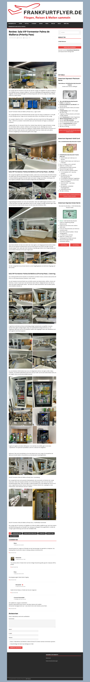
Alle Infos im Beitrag (64, 126)
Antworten (13, 552)
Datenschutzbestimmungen (52, 661)
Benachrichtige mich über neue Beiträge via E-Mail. (22, 644)
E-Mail (10, 633)
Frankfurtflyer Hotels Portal (17, 26)
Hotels (27, 23)
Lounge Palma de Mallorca (30, 533)
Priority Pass (50, 533)
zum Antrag (63, 245)
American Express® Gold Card (69, 138)
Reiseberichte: (12, 23)
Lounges (34, 23)
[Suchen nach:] (69, 32)
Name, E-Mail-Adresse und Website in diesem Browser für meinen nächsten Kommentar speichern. (32, 641)
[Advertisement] (32, 50)
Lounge (26, 37)
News (46, 23)
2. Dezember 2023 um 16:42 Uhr (20, 599)
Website (10, 637)
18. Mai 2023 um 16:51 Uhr (20, 559)
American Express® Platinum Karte (68, 79)
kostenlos (70, 123)
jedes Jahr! (68, 118)
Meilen (53, 23)
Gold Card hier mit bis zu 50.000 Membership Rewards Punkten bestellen (70, 195)
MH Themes (28, 678)
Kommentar (11, 618)
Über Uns (66, 23)
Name (10, 629)
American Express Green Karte (69, 203)
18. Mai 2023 (13, 37)
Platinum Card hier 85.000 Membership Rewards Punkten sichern (70, 130)
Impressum (48, 658)
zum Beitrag (75, 245)
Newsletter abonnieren (70, 47)
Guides (41, 23)
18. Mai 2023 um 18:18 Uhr (20, 586)
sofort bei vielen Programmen (70, 117)
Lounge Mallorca (16, 533)
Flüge (20, 23)
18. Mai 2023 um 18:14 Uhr (19, 573)
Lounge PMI (42, 533)
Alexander (20, 37)
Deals (59, 23)
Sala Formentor (14, 536)
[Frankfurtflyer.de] (45, 20)
